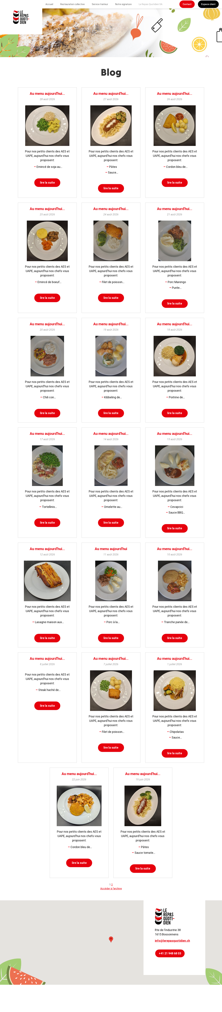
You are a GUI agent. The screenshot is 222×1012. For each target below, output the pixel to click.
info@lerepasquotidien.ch (172, 940)
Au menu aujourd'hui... (47, 94)
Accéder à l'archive (111, 888)
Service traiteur (100, 4)
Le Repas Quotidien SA (150, 4)
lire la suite (47, 182)
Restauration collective (72, 4)
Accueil (49, 4)
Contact (187, 4)
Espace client (208, 4)
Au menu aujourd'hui (111, 549)
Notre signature (123, 4)
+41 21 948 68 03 (170, 953)
